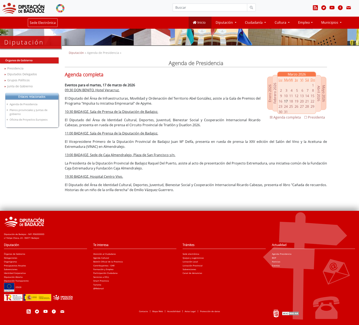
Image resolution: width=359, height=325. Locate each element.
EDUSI (17, 287)
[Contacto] (348, 8)
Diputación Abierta (13, 277)
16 (280, 101)
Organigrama (10, 261)
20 (302, 101)
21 (307, 101)
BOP (274, 257)
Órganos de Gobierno (14, 253)
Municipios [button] (330, 22)
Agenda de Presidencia (23, 104)
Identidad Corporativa (15, 273)
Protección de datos (210, 311)
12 (296, 96)
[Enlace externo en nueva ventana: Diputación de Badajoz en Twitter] (324, 8)
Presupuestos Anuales (15, 265)
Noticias (276, 261)
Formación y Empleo (103, 269)
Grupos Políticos (18, 80)
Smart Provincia (101, 280)
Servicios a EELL (101, 277)
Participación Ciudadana (105, 273)
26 (296, 106)
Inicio (201, 22)
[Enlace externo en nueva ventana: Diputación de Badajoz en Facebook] (340, 8)
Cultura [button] (281, 22)
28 (307, 106)
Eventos (276, 265)
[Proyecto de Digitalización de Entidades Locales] (39, 296)
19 (296, 101)
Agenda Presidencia (281, 253)
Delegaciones (10, 257)
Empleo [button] (304, 22)
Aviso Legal (190, 311)
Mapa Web (157, 311)
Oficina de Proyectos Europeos (29, 119)
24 (286, 106)
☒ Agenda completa (285, 117)
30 (280, 112)
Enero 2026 (270, 93)
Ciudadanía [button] (254, 22)
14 (307, 96)
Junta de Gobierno (20, 86)
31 (286, 112)
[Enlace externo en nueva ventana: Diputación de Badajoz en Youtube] (332, 8)
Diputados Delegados (22, 74)
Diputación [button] (225, 22)
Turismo (97, 284)
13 (302, 96)
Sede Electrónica (43, 22)
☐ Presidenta (314, 117)
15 (312, 96)
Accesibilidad (173, 311)
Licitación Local (190, 261)
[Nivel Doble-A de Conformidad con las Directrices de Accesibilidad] (290, 313)
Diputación (77, 53)
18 (291, 101)
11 (291, 96)
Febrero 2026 (275, 93)
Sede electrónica (191, 253)
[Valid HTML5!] (276, 313)
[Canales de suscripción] (315, 8)
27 (302, 106)
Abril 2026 (318, 93)
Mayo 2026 (323, 93)
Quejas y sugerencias (193, 257)
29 (312, 106)
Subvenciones (10, 269)
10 (286, 96)
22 (312, 101)
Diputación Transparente (16, 280)
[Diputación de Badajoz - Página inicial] (23, 8)
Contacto (143, 311)
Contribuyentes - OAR (103, 265)
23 (280, 106)
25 (291, 106)
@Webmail (98, 288)
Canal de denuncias (192, 273)
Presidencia (15, 68)
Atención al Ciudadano (104, 253)
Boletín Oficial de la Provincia (108, 261)
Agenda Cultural (101, 257)
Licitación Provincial (193, 265)
